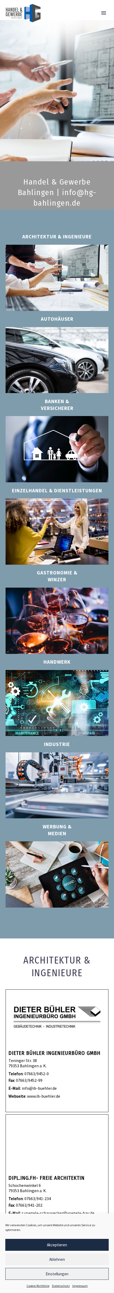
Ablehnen (57, 1259)
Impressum (80, 1286)
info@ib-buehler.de (39, 1088)
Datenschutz (61, 1286)
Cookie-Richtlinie (38, 1286)
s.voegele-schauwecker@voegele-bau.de (58, 1213)
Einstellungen (57, 1273)
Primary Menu (103, 13)
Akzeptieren (57, 1244)
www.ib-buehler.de (43, 1096)
